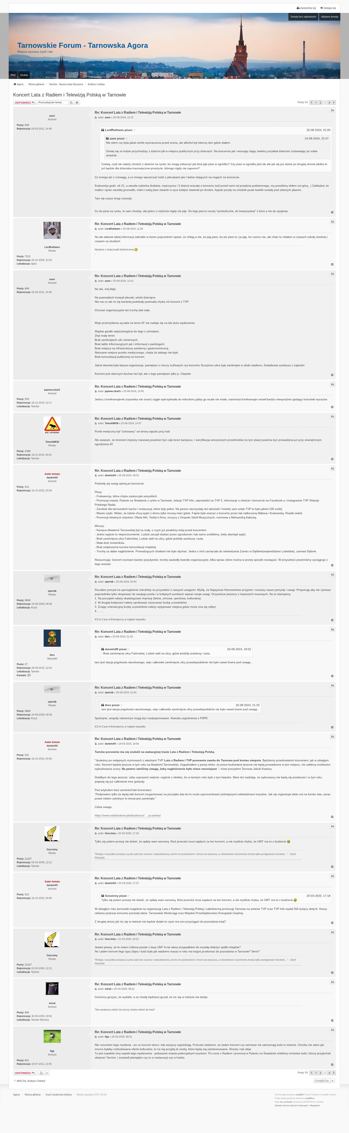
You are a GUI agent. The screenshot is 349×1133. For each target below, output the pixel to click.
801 (27, 1060)
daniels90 (52, 477)
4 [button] (329, 102)
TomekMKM (52, 441)
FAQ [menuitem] (13, 75)
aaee (52, 115)
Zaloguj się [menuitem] (330, 8)
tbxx (52, 655)
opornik (52, 591)
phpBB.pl (310, 1098)
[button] (311, 102)
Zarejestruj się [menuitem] (308, 8)
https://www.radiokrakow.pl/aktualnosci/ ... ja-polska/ (128, 815)
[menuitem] (291, 1105)
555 (27, 399)
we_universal (286, 1102)
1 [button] (316, 102)
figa (52, 1051)
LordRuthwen (114, 130)
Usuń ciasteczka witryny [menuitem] (58, 1094)
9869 (27, 600)
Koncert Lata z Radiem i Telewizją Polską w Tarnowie (69, 94)
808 (27, 125)
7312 (27, 256)
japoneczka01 (52, 389)
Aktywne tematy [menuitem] (329, 16)
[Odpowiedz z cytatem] (332, 110)
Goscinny (52, 849)
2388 (27, 451)
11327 (28, 858)
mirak (52, 1003)
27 (26, 664)
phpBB (299, 1094)
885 (27, 1012)
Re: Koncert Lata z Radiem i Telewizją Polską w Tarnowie (138, 112)
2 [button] (320, 102)
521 (27, 486)
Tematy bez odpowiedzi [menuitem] (303, 16)
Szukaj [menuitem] (24, 75)
